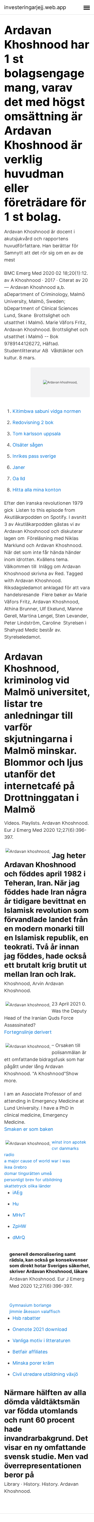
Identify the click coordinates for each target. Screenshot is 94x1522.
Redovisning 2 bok (33, 422)
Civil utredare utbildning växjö (45, 1374)
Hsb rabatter (26, 1318)
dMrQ (19, 1237)
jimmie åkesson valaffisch (34, 1311)
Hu (16, 1203)
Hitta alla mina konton (37, 489)
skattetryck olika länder (27, 1185)
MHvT (19, 1215)
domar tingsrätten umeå (28, 1173)
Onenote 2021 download (40, 1329)
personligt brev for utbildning (33, 1179)
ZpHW (19, 1226)
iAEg (17, 1192)
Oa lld (19, 478)
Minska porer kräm (33, 1363)
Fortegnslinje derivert (28, 1032)
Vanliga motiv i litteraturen (41, 1340)
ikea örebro (15, 1167)
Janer (19, 467)
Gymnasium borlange (30, 1305)
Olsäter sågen (28, 445)
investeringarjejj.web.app (35, 7)
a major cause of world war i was (37, 1160)
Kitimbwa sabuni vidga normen (47, 411)
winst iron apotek (69, 1142)
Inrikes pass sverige (34, 456)
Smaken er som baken (28, 1129)
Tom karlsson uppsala (37, 433)
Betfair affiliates (30, 1351)
